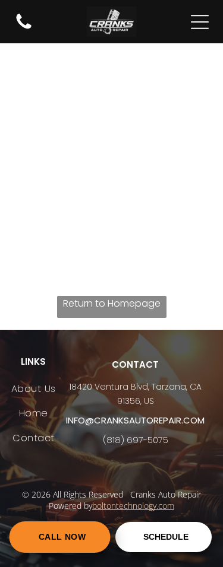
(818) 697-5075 (135, 440)
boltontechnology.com (133, 505)
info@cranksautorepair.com (135, 420)
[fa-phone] (23, 28)
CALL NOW (62, 537)
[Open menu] (200, 22)
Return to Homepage (112, 303)
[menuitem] (33, 389)
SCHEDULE (166, 537)
